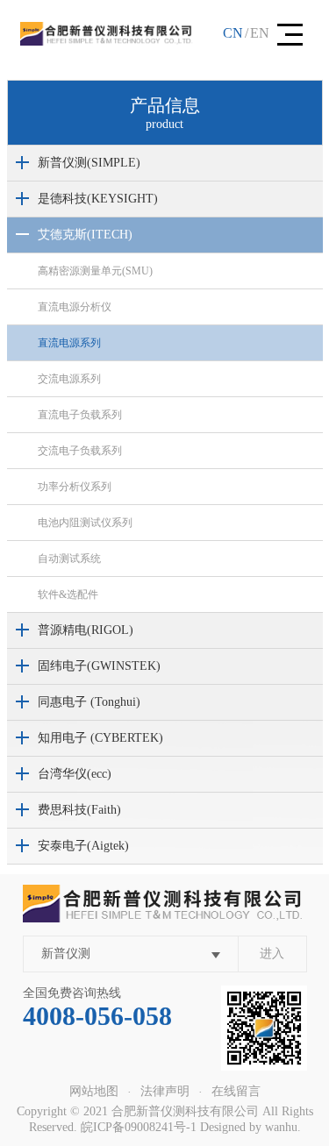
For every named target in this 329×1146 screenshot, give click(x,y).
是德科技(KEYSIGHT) (98, 198)
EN (259, 32)
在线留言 (236, 1091)
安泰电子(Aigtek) (83, 845)
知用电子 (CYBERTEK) (100, 737)
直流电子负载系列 (80, 415)
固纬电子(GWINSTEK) (99, 666)
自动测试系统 (69, 558)
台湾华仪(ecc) (74, 773)
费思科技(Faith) (79, 809)
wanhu (281, 1127)
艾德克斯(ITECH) (85, 234)
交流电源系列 (69, 379)
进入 (272, 953)
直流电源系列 (69, 343)
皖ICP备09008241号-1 (139, 1127)
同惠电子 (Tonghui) (89, 701)
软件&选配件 (68, 594)
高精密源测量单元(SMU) (95, 271)
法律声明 (165, 1091)
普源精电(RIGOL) (85, 630)
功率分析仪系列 (74, 486)
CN (233, 32)
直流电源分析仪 (74, 307)
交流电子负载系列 (80, 451)
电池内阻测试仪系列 (85, 522)
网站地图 (93, 1091)
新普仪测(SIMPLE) (89, 162)
